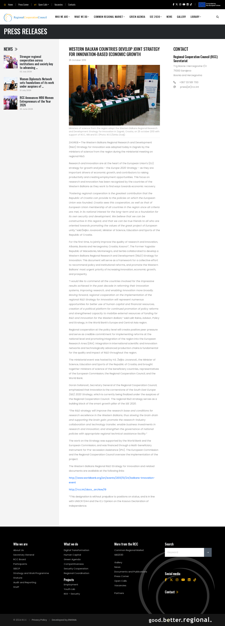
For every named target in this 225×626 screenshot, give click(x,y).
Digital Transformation (76, 550)
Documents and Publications (130, 571)
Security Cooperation (76, 568)
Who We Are (61, 17)
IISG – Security (72, 593)
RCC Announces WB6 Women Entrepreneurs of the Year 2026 (37, 101)
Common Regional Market (108, 17)
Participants (20, 564)
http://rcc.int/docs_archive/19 (87, 489)
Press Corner (23, 4)
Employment (71, 584)
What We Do (80, 17)
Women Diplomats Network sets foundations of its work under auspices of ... (37, 83)
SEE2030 (118, 554)
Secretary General (23, 554)
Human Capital (72, 554)
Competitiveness (74, 564)
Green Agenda (137, 17)
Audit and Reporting (24, 582)
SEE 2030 (155, 17)
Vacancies (58, 4)
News (169, 17)
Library (195, 17)
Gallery (181, 17)
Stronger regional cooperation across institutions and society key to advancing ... (36, 62)
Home (10, 4)
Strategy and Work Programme (31, 573)
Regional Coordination (76, 573)
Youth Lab (69, 589)
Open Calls (42, 4)
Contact (170, 592)
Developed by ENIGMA (64, 619)
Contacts (71, 4)
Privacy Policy (39, 619)
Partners (119, 593)
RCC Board (19, 559)
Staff (16, 587)
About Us (18, 550)
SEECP (16, 568)
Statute (17, 577)
